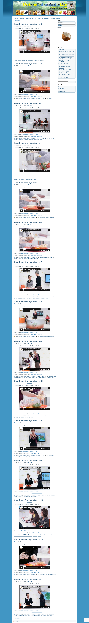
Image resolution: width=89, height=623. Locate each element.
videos (41, 139)
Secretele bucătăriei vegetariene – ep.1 (28, 24)
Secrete (20, 59)
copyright (52, 59)
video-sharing (30, 179)
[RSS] (13, 621)
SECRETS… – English (64, 60)
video (43, 60)
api (49, 59)
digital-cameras (17, 60)
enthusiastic (22, 60)
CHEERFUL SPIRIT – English (66, 75)
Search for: (60, 22)
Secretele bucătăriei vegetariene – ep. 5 (28, 182)
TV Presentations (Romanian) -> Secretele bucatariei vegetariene (66, 58)
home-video (27, 60)
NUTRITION (61, 49)
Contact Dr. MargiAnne (63, 77)
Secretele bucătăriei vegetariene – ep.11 (28, 420)
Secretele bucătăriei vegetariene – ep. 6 (28, 222)
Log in (60, 86)
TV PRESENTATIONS (40, 59)
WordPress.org (62, 91)
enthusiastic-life (17, 139)
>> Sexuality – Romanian (65, 72)
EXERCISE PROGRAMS (64, 63)
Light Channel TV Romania (36, 56)
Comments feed (62, 89)
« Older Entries (17, 20)
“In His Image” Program (65, 66)
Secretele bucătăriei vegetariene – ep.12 (28, 460)
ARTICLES (62, 61)
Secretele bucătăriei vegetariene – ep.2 (28, 63)
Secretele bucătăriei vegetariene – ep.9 (28, 341)
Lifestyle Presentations (63, 64)
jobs (31, 60)
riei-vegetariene (35, 60)
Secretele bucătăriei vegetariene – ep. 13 (28, 500)
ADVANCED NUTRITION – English (67, 51)
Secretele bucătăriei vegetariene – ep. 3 (28, 103)
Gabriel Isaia (29, 26)
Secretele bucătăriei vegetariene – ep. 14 (28, 539)
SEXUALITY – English (64, 71)
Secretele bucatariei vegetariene (29, 59)
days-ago (47, 296)
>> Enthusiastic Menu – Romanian (67, 54)
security (50, 99)
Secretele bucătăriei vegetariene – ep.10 (28, 381)
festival (27, 99)
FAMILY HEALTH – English (65, 69)
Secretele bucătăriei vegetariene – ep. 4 (28, 143)
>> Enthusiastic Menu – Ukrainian (67, 56)
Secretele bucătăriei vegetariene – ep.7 (28, 262)
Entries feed (61, 88)
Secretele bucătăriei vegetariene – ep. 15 (28, 579)
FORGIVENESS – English (65, 74)
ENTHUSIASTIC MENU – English (67, 52)
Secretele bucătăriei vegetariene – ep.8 (28, 301)
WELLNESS (61, 68)
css (55, 59)
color (51, 98)
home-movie (31, 99)
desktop (41, 217)
